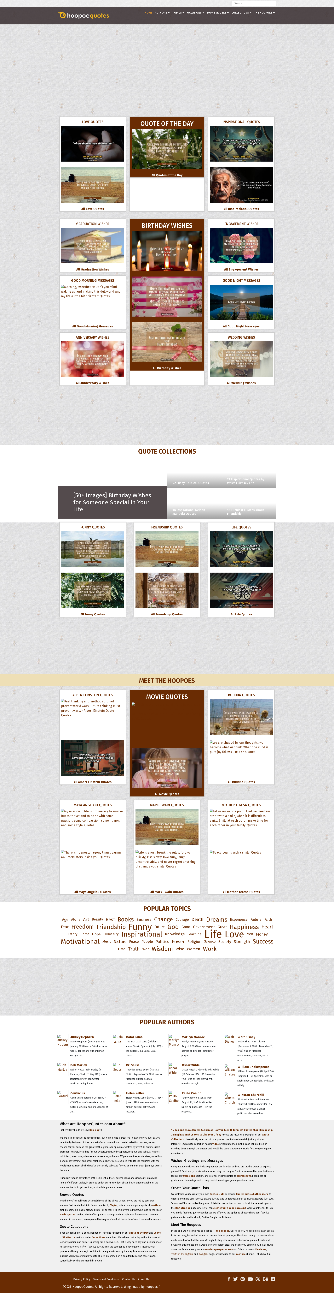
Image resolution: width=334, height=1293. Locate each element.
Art (86, 919)
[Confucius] (83, 1090)
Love (234, 934)
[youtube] (250, 1279)
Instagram (187, 1254)
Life (213, 934)
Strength (242, 941)
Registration (183, 1208)
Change (163, 919)
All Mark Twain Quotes (166, 892)
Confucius (77, 1093)
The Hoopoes (263, 12)
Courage (182, 919)
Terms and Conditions (106, 1279)
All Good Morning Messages (92, 326)
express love (244, 1176)
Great (222, 927)
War (145, 949)
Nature (120, 941)
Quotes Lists (217, 1194)
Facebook (260, 1249)
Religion (194, 941)
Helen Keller (135, 1093)
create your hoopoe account (229, 1208)
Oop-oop (94, 1130)
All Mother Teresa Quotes (241, 892)
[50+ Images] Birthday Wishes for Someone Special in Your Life (112, 502)
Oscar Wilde (191, 1065)
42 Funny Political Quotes (190, 483)
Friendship (111, 927)
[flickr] (273, 1279)
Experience (239, 919)
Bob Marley (78, 1065)
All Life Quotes (241, 614)
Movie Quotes (216, 12)
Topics (177, 12)
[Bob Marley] (83, 1062)
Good (185, 927)
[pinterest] (242, 1279)
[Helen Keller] (139, 1090)
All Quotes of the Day (167, 175)
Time (121, 949)
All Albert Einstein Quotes (93, 782)
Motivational (80, 941)
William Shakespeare (253, 1067)
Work (210, 948)
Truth (134, 949)
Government (204, 927)
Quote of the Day (138, 1232)
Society (224, 941)
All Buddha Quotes (241, 782)
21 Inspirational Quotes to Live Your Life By (196, 1134)
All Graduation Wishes (92, 269)
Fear (65, 926)
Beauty (97, 919)
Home (148, 12)
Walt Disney (246, 1037)
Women (193, 949)
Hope (96, 934)
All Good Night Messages (241, 326)
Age (65, 919)
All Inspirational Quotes (241, 209)
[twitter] (235, 1279)
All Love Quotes (92, 209)
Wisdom (162, 948)
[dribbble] (258, 1279)
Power (178, 941)
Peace (134, 941)
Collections (240, 12)
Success (263, 941)
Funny (140, 927)
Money (262, 934)
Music (106, 941)
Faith (268, 919)
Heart (267, 927)
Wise (180, 949)
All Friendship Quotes (167, 614)
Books (126, 919)
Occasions (194, 12)
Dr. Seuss (132, 1065)
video (215, 1144)
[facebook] (228, 1279)
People (147, 941)
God (173, 927)
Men (250, 934)
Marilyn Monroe (193, 1037)
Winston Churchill (251, 1095)
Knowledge (175, 934)
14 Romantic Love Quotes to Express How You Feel (200, 1130)
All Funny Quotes (92, 614)
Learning (194, 934)
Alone (75, 919)
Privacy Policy (81, 1279)
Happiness (244, 927)
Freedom (82, 926)
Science (210, 941)
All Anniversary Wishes (92, 383)
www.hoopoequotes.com (218, 1249)
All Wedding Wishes (241, 383)
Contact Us (128, 1279)
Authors (161, 12)
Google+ (203, 1254)
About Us (143, 1279)
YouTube (240, 1254)
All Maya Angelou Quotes (92, 892)
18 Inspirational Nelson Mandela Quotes (188, 511)
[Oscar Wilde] (194, 1062)
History (72, 934)
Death (197, 919)
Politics (162, 941)
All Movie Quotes (167, 794)
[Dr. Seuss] (139, 1062)
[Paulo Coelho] (194, 1090)
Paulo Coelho (191, 1093)
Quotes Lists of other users (252, 1194)
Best (110, 919)
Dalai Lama (134, 1037)
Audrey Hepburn (82, 1037)
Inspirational (141, 934)
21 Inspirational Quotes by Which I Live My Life (245, 481)
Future (159, 927)
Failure (256, 919)
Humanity (111, 934)
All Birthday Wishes (167, 368)
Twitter (175, 1254)
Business (143, 919)
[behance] (265, 1279)
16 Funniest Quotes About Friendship (251, 1130)
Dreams (216, 919)
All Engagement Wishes (241, 269)
